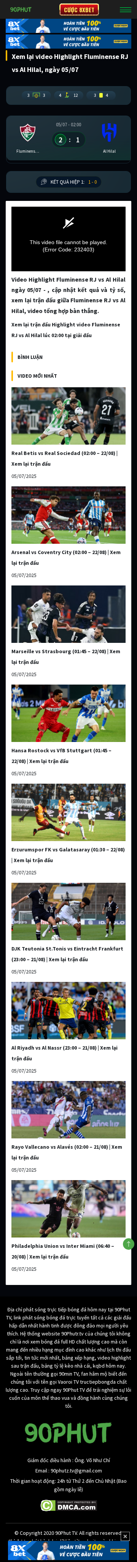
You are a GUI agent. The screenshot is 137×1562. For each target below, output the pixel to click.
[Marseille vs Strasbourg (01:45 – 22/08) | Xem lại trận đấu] (68, 614)
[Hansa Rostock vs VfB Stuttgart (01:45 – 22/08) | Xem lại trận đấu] (68, 713)
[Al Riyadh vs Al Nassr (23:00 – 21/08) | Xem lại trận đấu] (68, 1010)
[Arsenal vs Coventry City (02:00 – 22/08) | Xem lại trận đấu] (68, 515)
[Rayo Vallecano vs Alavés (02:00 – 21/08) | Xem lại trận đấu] (68, 1109)
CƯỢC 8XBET (79, 9)
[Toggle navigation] (125, 9)
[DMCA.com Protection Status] (68, 1505)
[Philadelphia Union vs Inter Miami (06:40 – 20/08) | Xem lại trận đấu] (68, 1209)
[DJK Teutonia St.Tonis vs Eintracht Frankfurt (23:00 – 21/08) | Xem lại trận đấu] (68, 911)
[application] (68, 239)
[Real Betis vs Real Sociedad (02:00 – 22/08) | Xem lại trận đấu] (68, 416)
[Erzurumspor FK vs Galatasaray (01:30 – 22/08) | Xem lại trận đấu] (68, 812)
